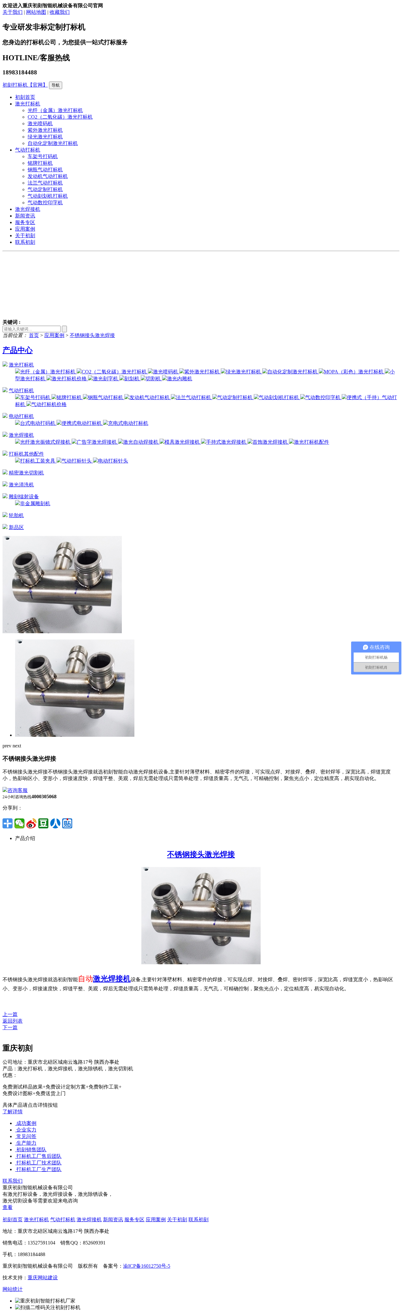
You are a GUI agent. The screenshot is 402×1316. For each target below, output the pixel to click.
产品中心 (18, 350)
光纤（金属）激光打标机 (55, 110)
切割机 (154, 378)
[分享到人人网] (55, 823)
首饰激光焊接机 (271, 442)
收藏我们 (60, 12)
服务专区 (25, 222)
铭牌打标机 (40, 163)
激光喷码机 (40, 123)
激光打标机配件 (311, 442)
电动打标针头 (113, 460)
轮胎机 (16, 515)
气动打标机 (27, 149)
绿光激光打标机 (45, 136)
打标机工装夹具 (38, 460)
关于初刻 (25, 235)
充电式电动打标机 (128, 423)
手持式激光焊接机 (226, 442)
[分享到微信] (19, 823)
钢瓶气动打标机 (45, 169)
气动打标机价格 (49, 404)
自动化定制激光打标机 (53, 143)
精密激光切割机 (26, 472)
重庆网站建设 (43, 1277)
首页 (34, 335)
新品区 (16, 527)
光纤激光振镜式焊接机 (46, 442)
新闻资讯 (25, 215)
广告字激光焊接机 (97, 442)
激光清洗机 (21, 484)
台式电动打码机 (38, 423)
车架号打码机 (43, 156)
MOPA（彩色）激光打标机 (354, 371)
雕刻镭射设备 (24, 496)
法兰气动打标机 (45, 182)
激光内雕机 (179, 378)
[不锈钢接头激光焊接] (62, 631)
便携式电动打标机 (82, 423)
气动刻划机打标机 (48, 196)
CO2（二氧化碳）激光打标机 (60, 117)
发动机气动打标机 (48, 176)
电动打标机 (21, 416)
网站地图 (36, 12)
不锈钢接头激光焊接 (92, 335)
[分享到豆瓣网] (43, 823)
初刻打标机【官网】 (25, 85)
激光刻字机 (106, 378)
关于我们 (13, 12)
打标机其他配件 (26, 454)
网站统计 (13, 1289)
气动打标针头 (77, 460)
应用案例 (25, 229)
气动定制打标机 (45, 189)
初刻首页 (25, 97)
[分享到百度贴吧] (67, 823)
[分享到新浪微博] (31, 823)
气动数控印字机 (45, 202)
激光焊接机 (27, 209)
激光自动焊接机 (141, 442)
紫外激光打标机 (45, 130)
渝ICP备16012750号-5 (146, 1266)
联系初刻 (25, 242)
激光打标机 (27, 103)
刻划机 (132, 378)
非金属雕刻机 (35, 503)
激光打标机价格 (70, 378)
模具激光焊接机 (183, 442)
